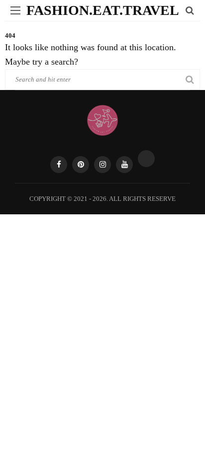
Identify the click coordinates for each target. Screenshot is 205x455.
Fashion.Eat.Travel (102, 10)
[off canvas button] (15, 10)
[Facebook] (58, 164)
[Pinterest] (80, 164)
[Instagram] (102, 164)
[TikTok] (146, 158)
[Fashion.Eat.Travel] (102, 119)
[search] (190, 10)
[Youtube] (124, 164)
